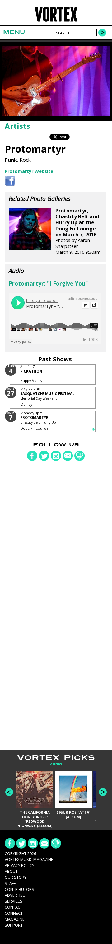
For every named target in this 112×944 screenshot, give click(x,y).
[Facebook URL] (10, 181)
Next (103, 792)
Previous (9, 792)
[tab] (56, 764)
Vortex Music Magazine (29, 859)
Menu (14, 32)
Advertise (15, 895)
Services (13, 901)
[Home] (56, 21)
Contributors (19, 889)
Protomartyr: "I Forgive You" (48, 283)
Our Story (15, 877)
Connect (14, 913)
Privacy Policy (19, 865)
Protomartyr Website (29, 171)
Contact (13, 907)
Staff (10, 883)
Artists (17, 126)
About (11, 871)
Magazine (15, 919)
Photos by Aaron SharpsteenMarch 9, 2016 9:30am (77, 231)
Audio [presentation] (56, 764)
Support (14, 925)
